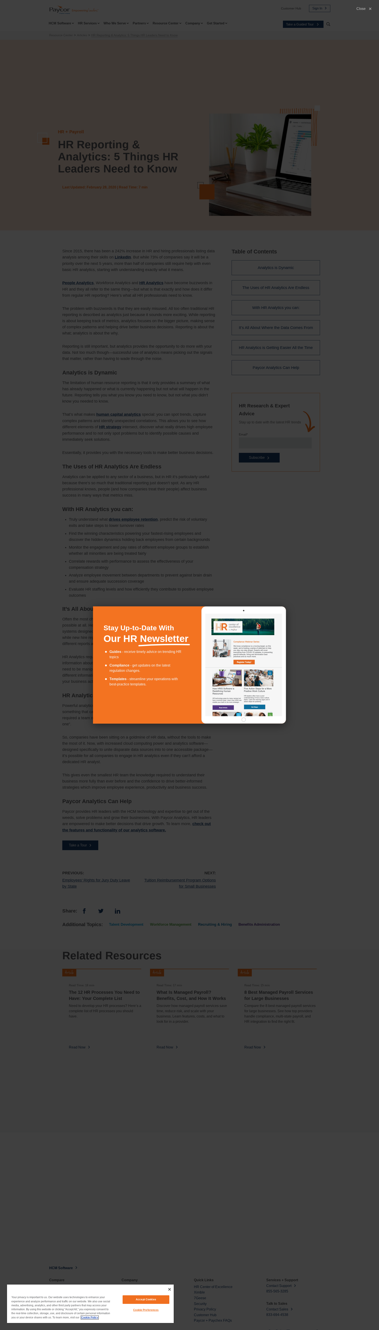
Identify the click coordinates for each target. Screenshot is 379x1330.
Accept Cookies (146, 1299)
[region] (90, 1304)
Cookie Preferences (146, 1310)
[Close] (169, 1289)
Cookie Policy (89, 1317)
